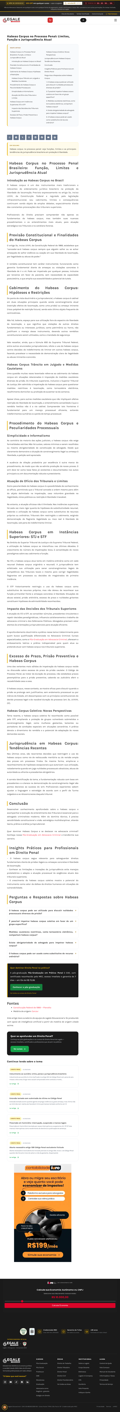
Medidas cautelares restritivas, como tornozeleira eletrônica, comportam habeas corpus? (41, 933)
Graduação (40, 1384)
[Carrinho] (50, 20)
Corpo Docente (84, 1368)
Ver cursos (18, 1049)
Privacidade (104, 1380)
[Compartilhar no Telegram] (16, 137)
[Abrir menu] (115, 20)
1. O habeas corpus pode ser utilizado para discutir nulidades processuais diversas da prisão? (59, 85)
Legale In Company (86, 1376)
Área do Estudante (68, 14)
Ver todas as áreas (64, 1384)
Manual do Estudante (107, 1372)
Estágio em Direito (43, 1396)
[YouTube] (10, 1382)
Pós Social (40, 1368)
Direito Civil (61, 1376)
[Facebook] (22, 1382)
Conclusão (49, 65)
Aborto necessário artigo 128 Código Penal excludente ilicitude (36, 1147)
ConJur (35, 1011)
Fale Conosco (112, 14)
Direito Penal (15, 1069)
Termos (108, 1406)
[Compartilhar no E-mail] (48, 137)
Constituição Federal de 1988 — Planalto (32, 1007)
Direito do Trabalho (64, 1363)
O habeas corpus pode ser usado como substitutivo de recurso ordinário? (41, 955)
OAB (37, 1376)
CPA (80, 1380)
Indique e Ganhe (84, 1393)
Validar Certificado (83, 14)
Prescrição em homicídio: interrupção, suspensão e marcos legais (37, 1123)
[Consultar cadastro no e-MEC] (32, 1331)
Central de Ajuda (97, 14)
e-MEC (115, 1406)
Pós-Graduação (42, 1363)
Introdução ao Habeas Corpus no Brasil (26, 61)
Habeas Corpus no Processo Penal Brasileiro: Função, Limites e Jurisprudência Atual (22, 55)
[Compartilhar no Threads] (29, 137)
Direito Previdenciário (65, 1380)
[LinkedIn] (27, 1382)
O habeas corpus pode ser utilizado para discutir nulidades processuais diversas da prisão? (41, 912)
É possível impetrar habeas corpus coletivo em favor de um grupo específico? (41, 922)
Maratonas (40, 1380)
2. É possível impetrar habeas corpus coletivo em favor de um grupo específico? (59, 94)
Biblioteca (82, 1372)
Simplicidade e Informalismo (22, 91)
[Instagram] (5, 1382)
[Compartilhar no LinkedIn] (35, 137)
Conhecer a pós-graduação (26, 987)
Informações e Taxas (107, 1376)
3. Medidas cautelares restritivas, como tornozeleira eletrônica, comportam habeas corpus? (60, 104)
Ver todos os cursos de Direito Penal (23, 993)
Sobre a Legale (84, 1363)
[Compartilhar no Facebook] (42, 137)
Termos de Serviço (106, 1384)
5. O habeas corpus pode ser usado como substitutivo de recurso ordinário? (59, 120)
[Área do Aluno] (83, 20)
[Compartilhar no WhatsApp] (9, 137)
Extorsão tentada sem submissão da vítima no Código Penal (35, 1098)
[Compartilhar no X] (22, 137)
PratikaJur (40, 1372)
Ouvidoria (82, 1384)
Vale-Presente (84, 1388)
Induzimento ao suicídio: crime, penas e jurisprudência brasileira (37, 1074)
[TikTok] (16, 1382)
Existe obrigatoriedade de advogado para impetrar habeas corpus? (41, 944)
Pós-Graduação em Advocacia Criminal (48, 639)
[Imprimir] (54, 137)
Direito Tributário (63, 1368)
